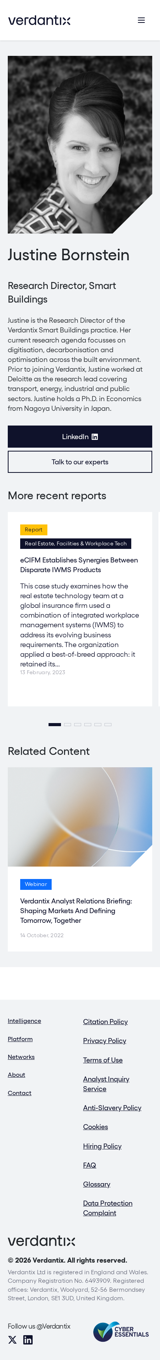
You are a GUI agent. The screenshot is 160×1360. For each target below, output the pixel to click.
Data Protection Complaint (107, 1208)
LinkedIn (75, 437)
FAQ (89, 1165)
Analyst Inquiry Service (106, 1084)
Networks (21, 1057)
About (16, 1074)
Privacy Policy (104, 1040)
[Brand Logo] (39, 20)
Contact (19, 1093)
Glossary (96, 1184)
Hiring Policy (102, 1146)
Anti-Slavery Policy (112, 1108)
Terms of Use (103, 1060)
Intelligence (24, 1020)
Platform (20, 1039)
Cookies (95, 1127)
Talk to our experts (80, 462)
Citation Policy (105, 1021)
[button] (55, 724)
